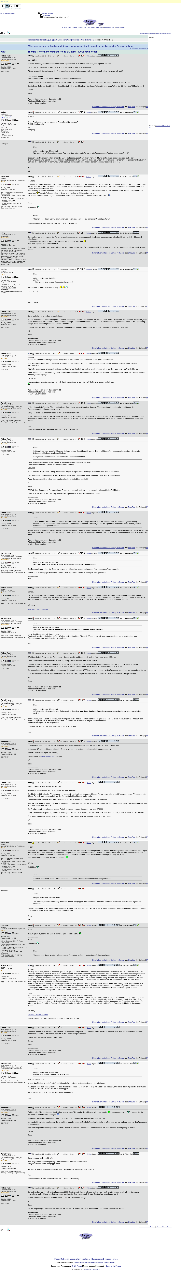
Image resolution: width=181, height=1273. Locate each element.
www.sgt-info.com (48, 757)
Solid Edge (46, 15)
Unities (89, 56)
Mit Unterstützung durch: (8, 13)
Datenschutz (96, 1269)
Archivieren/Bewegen (95, 1262)
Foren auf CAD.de (47, 13)
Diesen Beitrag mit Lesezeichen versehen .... (72, 1259)
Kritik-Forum (77, 1266)
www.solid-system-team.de (38, 609)
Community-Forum (113, 1266)
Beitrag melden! (109, 1262)
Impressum (87, 1269)
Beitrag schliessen (80, 1262)
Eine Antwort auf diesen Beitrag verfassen (108, 107)
